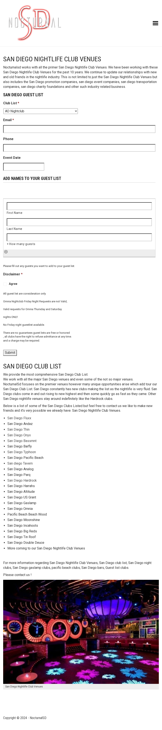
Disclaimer (13, 274)
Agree (13, 283)
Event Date (12, 158)
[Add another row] (6, 252)
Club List (11, 103)
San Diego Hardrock (22, 480)
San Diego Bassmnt (21, 441)
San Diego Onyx (19, 435)
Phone (8, 139)
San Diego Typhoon (21, 452)
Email (8, 120)
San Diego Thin (18, 429)
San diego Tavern (20, 463)
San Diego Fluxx (19, 418)
